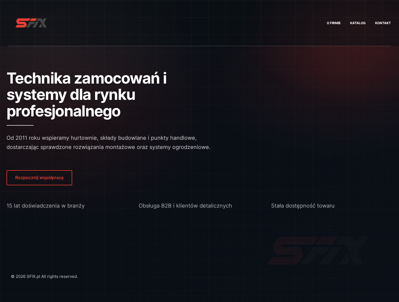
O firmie (334, 23)
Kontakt (383, 23)
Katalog (358, 23)
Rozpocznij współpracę (39, 177)
